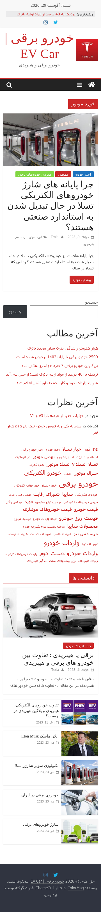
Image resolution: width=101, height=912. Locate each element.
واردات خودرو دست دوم (69, 552)
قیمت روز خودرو (78, 517)
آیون (87, 449)
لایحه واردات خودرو (45, 518)
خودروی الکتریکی (86, 494)
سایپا (67, 494)
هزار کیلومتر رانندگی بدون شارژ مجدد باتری (62, 348)
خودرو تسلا (49, 485)
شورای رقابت (46, 494)
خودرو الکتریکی (42, 472)
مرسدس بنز (86, 533)
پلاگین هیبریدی (37, 560)
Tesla (54, 237)
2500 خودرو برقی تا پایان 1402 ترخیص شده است (57, 356)
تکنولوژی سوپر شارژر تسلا (37, 766)
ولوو (86, 244)
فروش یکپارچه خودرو (48, 502)
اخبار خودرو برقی (32, 449)
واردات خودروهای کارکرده (21, 554)
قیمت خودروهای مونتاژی (47, 509)
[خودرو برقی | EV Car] (92, 85)
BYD (95, 449)
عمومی (63, 174)
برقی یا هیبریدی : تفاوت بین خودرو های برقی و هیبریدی (58, 659)
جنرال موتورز (86, 473)
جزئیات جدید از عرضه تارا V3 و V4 (57, 415)
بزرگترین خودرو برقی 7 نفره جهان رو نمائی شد (59, 365)
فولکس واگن (14, 502)
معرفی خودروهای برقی (34, 174)
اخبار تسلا (72, 449)
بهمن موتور (44, 456)
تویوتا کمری (36, 464)
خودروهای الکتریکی (26, 485)
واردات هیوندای (88, 560)
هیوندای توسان (17, 534)
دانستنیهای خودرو (78, 646)
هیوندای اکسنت (40, 534)
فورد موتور (35, 237)
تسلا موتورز (58, 464)
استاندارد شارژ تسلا (85, 457)
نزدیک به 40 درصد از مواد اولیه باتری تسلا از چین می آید (52, 374)
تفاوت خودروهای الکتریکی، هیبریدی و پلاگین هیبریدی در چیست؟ (36, 710)
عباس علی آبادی (20, 494)
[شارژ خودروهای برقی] (79, 822)
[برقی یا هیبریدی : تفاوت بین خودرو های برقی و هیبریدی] (50, 590)
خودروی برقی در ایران (40, 795)
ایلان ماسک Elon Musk (40, 736)
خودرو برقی (78, 483)
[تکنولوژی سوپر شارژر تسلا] (79, 763)
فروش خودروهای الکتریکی (81, 502)
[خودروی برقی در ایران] (79, 792)
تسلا (93, 464)
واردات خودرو (61, 542)
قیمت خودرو (86, 509)
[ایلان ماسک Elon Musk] (79, 733)
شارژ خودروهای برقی (41, 824)
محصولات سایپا (82, 526)
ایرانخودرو (63, 457)
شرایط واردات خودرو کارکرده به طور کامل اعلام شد (57, 382)
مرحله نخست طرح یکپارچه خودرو (44, 526)
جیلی (67, 473)
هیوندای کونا (90, 544)
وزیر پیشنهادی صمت (62, 560)
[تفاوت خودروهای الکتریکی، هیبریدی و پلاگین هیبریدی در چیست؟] (79, 702)
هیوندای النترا (62, 534)
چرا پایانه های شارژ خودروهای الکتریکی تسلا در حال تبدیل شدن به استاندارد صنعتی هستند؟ (50, 205)
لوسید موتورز (22, 518)
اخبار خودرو (83, 174)
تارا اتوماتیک (22, 457)
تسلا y (79, 464)
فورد (29, 501)
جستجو (91, 302)
